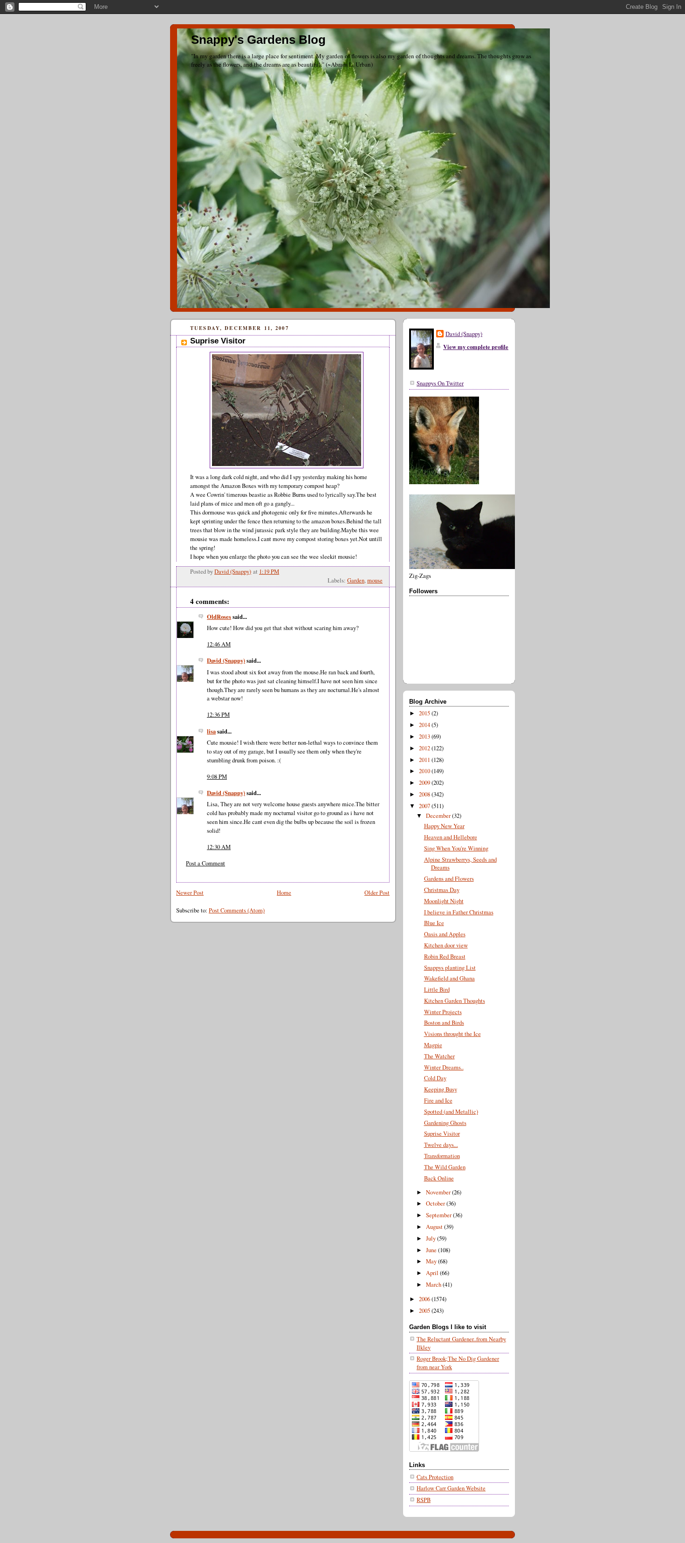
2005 (425, 1311)
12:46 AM (219, 644)
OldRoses (219, 616)
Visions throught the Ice (452, 1034)
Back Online (439, 1178)
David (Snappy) (226, 660)
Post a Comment (205, 863)
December (439, 816)
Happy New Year (444, 826)
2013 (425, 737)
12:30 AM (219, 847)
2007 (425, 806)
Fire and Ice (438, 1100)
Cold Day (435, 1078)
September (439, 1215)
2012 (425, 748)
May (432, 1261)
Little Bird (437, 990)
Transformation (442, 1156)
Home (284, 893)
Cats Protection (435, 1477)
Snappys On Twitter (440, 383)
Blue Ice (434, 923)
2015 (425, 713)
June (432, 1250)
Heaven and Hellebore (450, 837)
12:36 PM (218, 715)
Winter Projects (443, 1012)
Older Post (377, 893)
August (435, 1227)
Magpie (433, 1045)
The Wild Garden (445, 1167)
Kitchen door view (446, 945)
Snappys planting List (450, 968)
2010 (425, 771)
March (434, 1285)
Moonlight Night (444, 901)
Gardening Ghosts (445, 1123)
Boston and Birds (444, 1023)
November (439, 1192)
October (436, 1203)
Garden (355, 580)
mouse (375, 580)
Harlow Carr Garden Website (451, 1488)
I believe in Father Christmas (458, 912)
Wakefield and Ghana (449, 978)
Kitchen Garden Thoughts (454, 1001)
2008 (425, 794)
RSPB (424, 1500)
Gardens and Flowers (449, 879)
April (433, 1273)
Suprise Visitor (442, 1134)
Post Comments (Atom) (237, 910)
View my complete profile (475, 347)
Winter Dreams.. (444, 1067)
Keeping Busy (440, 1089)
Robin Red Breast (445, 956)
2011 (425, 760)
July (431, 1238)
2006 (425, 1299)
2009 (425, 783)
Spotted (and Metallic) (451, 1112)
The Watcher (439, 1056)
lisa (211, 731)
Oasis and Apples (445, 934)
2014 (425, 725)
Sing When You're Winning (456, 848)
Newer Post (190, 893)
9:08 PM (217, 777)
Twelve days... (441, 1145)
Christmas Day (441, 890)
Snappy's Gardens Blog (258, 40)
